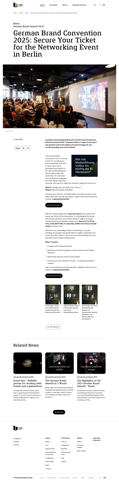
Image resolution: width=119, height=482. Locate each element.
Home (15, 13)
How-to (63, 442)
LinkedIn (16, 441)
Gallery (79, 442)
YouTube (16, 445)
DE (100, 5)
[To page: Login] (94, 5)
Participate (53, 5)
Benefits (64, 449)
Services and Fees (65, 453)
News (47, 465)
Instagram (17, 438)
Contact (48, 469)
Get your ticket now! (53, 205)
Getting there (51, 478)
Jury (46, 445)
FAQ (62, 458)
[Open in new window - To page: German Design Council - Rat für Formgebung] (22, 478)
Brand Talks (49, 461)
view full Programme (53, 327)
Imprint (75, 478)
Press (42, 478)
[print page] (23, 148)
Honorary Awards (80, 446)
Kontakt (91, 478)
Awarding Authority (79, 5)
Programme (49, 458)
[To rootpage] (18, 5)
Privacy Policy (64, 478)
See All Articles (59, 412)
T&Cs (83, 478)
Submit (63, 461)
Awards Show (50, 449)
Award (42, 5)
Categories (65, 445)
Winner (64, 5)
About (47, 442)
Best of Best (81, 451)
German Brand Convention (50, 453)
